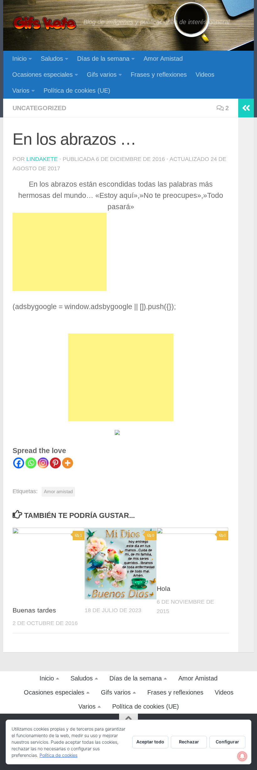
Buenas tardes (34, 610)
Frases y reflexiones (159, 74)
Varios (20, 90)
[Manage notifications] (242, 756)
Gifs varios (102, 74)
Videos (205, 74)
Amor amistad (58, 491)
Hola (163, 588)
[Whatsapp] (30, 462)
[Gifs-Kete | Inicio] (45, 23)
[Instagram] (43, 462)
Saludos (52, 58)
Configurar (227, 741)
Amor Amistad (163, 58)
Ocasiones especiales (42, 74)
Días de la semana (103, 58)
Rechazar (189, 741)
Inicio (19, 58)
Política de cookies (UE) (77, 90)
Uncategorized (39, 108)
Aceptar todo (150, 741)
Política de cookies (58, 755)
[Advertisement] (60, 252)
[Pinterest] (55, 462)
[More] (67, 462)
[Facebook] (18, 462)
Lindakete (42, 159)
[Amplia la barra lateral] (246, 108)
